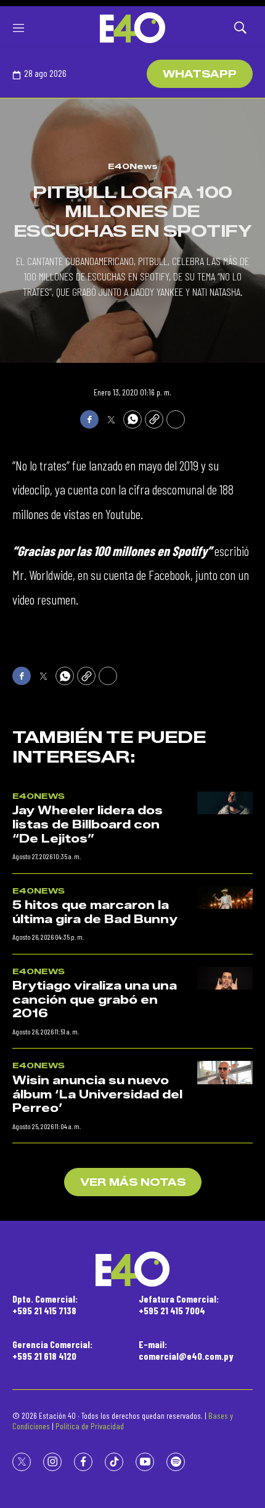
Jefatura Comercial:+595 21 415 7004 (179, 1304)
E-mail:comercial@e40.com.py (186, 1350)
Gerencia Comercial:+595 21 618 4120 (52, 1350)
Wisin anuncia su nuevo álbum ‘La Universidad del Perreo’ (97, 1094)
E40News (133, 166)
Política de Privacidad (89, 1426)
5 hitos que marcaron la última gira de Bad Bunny (94, 912)
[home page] (132, 27)
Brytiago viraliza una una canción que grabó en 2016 (94, 999)
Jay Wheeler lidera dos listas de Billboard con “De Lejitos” (87, 824)
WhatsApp (200, 74)
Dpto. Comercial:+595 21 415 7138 (45, 1304)
